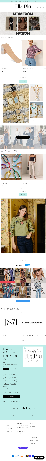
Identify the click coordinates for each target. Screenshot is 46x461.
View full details (14, 401)
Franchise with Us (34, 437)
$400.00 (14, 380)
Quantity (5, 386)
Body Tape (4, 68)
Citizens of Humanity (29, 335)
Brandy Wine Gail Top (28, 68)
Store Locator (33, 434)
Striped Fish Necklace (7, 182)
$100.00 (13, 371)
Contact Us (32, 426)
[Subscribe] (33, 415)
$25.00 (6, 369)
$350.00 (6, 380)
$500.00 (14, 383)
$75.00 (6, 371)
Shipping (5, 364)
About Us (32, 423)
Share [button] (5, 401)
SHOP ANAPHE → (23, 137)
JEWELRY (34, 121)
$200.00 (13, 374)
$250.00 (6, 377)
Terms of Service (34, 440)
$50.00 (12, 369)
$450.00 (6, 383)
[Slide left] (20, 77)
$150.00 (6, 374)
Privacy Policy (33, 443)
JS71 (3, 335)
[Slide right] (25, 77)
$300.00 (14, 377)
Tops (3, 256)
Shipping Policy (33, 431)
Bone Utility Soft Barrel (28, 182)
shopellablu (8, 458)
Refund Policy (33, 429)
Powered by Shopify (15, 458)
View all (23, 81)
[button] (2, 7)
